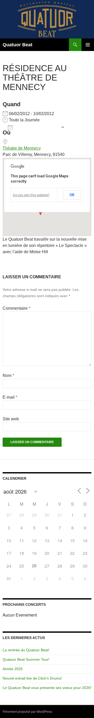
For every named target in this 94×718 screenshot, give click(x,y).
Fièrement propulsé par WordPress (27, 712)
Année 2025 (13, 669)
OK (71, 195)
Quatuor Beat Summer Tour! (26, 659)
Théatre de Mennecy (22, 148)
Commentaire (16, 308)
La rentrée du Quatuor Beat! (26, 650)
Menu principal (87, 44)
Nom (8, 375)
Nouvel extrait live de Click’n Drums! (32, 678)
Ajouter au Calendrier (36, 127)
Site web (11, 419)
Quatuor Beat (17, 44)
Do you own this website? (31, 195)
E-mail (10, 397)
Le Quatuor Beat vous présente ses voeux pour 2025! (47, 688)
